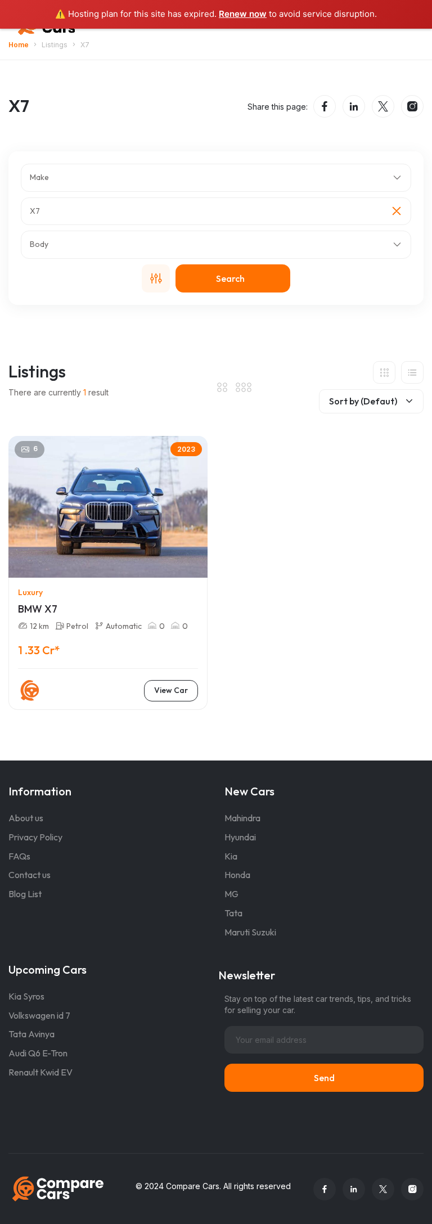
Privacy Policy (35, 837)
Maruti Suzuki (250, 932)
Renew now (243, 13)
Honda (237, 874)
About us (25, 818)
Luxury (30, 592)
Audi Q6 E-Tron (38, 1053)
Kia (230, 856)
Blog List (25, 893)
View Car (171, 690)
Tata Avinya (31, 1034)
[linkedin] (354, 106)
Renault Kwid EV (40, 1072)
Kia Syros (26, 996)
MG (231, 893)
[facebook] (324, 106)
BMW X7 (37, 608)
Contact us (29, 874)
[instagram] (412, 106)
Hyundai (240, 837)
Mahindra (242, 818)
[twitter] (383, 106)
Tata (233, 913)
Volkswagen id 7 (39, 1015)
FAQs (19, 856)
